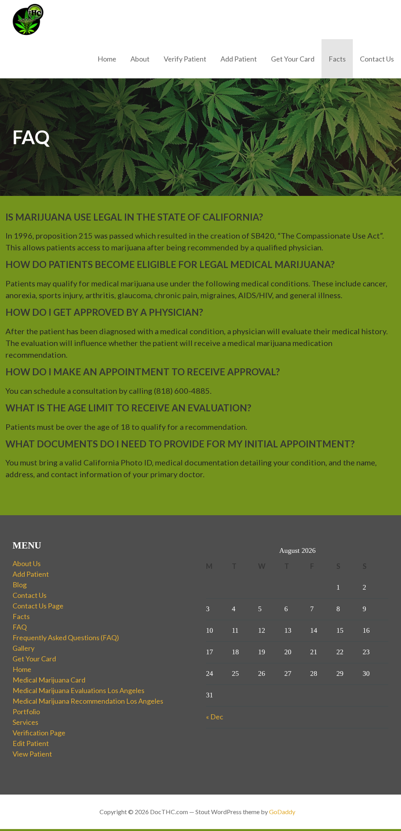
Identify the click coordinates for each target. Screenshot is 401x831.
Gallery (23, 648)
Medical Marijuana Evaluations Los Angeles (79, 690)
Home (107, 58)
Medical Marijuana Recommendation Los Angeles (88, 701)
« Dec (214, 716)
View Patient (32, 754)
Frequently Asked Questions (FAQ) (66, 637)
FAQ (20, 627)
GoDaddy (282, 811)
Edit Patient (31, 743)
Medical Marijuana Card (49, 679)
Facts (337, 58)
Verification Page (39, 732)
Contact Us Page (38, 605)
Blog (20, 584)
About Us (27, 563)
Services (25, 722)
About (140, 58)
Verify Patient (185, 58)
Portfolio (26, 711)
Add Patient (238, 58)
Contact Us (377, 58)
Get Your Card (292, 58)
